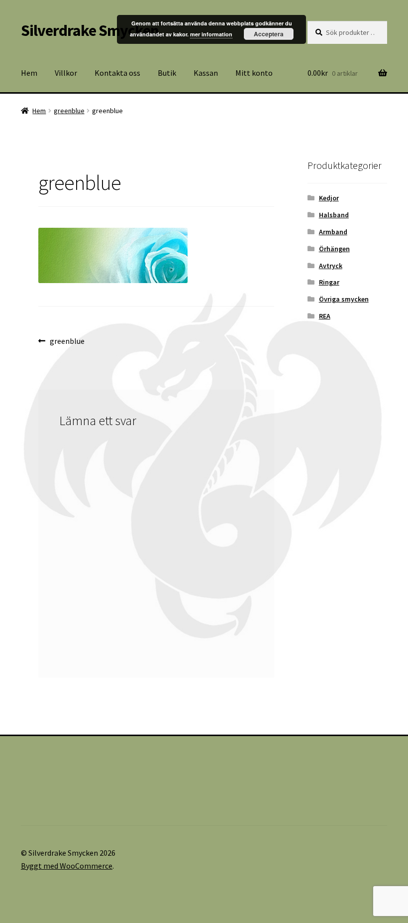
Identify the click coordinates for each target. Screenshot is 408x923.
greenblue (69, 110)
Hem (29, 73)
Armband (333, 231)
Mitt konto (254, 73)
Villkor (66, 73)
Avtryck (330, 265)
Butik (167, 73)
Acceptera (269, 33)
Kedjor (329, 197)
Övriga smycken (344, 299)
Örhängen (334, 248)
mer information (211, 34)
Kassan (206, 73)
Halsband (334, 214)
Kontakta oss (117, 73)
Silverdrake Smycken (90, 30)
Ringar (329, 282)
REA (324, 315)
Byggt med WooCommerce (66, 866)
